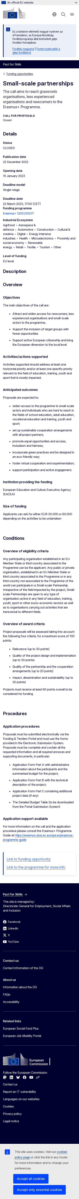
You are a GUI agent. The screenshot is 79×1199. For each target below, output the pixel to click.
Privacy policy (12, 1114)
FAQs (6, 994)
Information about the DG (20, 987)
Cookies (8, 1106)
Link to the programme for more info (36, 867)
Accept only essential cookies (39, 1190)
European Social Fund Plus (21, 1028)
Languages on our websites (21, 1099)
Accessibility (11, 1002)
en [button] (54, 14)
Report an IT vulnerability (19, 1092)
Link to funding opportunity (29, 859)
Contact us (10, 1084)
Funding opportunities (20, 73)
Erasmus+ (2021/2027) (18, 213)
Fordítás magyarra (23, 48)
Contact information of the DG (23, 968)
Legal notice (11, 1121)
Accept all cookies (31, 1179)
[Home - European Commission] (14, 12)
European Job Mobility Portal (22, 1036)
